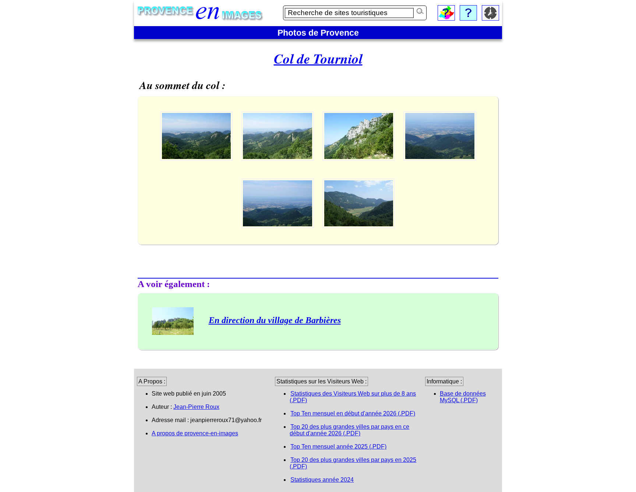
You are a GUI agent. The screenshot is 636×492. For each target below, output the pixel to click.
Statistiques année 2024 (322, 480)
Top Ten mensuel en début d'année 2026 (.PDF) (352, 413)
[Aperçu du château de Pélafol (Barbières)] (440, 167)
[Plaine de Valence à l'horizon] (197, 167)
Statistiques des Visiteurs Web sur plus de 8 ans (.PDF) (353, 396)
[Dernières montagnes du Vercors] (278, 167)
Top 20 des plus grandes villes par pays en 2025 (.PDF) (353, 463)
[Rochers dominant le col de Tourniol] (359, 167)
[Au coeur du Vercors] (359, 234)
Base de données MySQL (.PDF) (463, 396)
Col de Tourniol (318, 58)
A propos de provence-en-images (195, 433)
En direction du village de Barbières (275, 320)
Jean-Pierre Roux (196, 407)
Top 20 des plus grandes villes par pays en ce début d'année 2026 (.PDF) (349, 430)
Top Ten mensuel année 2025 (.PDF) (338, 446)
